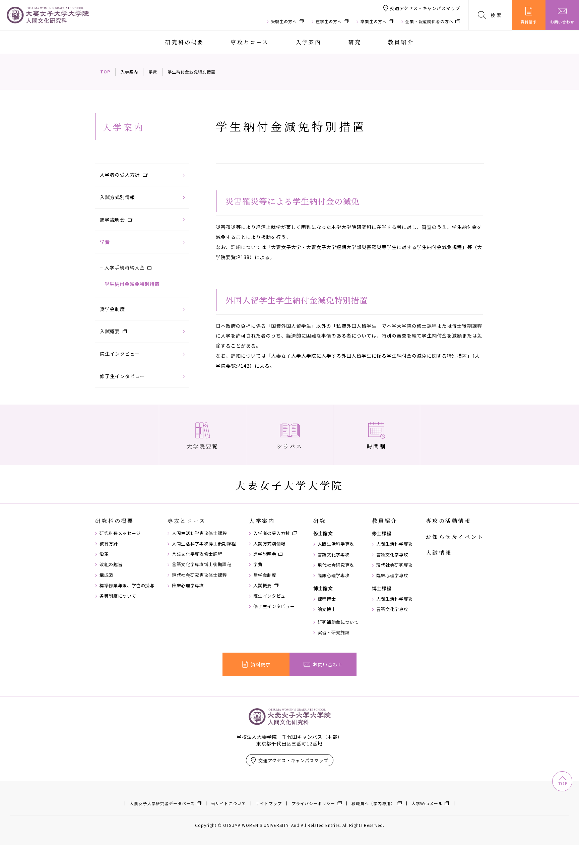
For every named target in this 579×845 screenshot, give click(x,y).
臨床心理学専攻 (188, 586)
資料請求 (529, 21)
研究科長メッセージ (120, 533)
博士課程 (382, 588)
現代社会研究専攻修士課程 (199, 575)
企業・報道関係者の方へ (429, 21)
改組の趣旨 (111, 564)
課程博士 (327, 599)
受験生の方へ (284, 21)
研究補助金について (338, 622)
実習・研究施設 (334, 632)
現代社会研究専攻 (336, 565)
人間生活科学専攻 (336, 544)
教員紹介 (401, 42)
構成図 (106, 575)
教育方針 (109, 544)
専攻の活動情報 (448, 521)
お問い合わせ (562, 21)
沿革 (104, 554)
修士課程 (382, 533)
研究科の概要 (184, 42)
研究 (354, 42)
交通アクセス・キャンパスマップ (425, 8)
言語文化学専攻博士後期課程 (201, 564)
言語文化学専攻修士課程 (197, 554)
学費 (152, 71)
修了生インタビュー (122, 376)
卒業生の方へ (374, 21)
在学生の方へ (329, 21)
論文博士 (327, 609)
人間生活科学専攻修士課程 (199, 533)
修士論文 (323, 533)
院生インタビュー (120, 353)
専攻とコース (250, 42)
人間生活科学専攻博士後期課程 (204, 544)
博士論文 (323, 588)
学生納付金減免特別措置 (132, 284)
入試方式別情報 (117, 197)
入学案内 (309, 42)
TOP (105, 71)
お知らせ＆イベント (455, 537)
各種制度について (118, 596)
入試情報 (439, 552)
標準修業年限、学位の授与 (127, 586)
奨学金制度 (112, 309)
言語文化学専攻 (334, 555)
